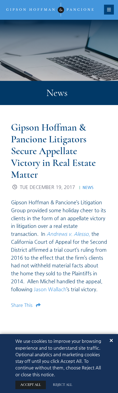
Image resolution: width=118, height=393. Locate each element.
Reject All (62, 385)
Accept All (30, 385)
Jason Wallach (50, 289)
